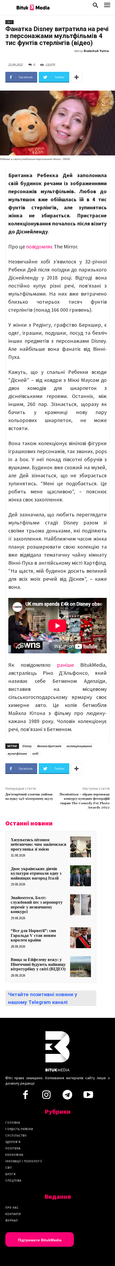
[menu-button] (107, 6)
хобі (35, 753)
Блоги (10, 1174)
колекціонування (78, 746)
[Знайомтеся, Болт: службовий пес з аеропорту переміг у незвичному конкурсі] (80, 904)
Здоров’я (13, 1142)
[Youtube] (88, 1096)
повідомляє (39, 246)
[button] (95, 6)
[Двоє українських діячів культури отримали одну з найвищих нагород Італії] (80, 875)
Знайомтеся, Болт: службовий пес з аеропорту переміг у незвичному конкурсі (37, 904)
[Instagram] (46, 1096)
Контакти (13, 1214)
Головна (12, 1122)
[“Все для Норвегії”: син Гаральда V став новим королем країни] (80, 937)
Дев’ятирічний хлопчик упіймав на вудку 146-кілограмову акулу (29, 796)
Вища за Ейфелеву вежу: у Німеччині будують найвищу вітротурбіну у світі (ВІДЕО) (38, 964)
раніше (65, 664)
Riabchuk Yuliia (96, 51)
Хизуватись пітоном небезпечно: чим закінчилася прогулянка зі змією (38, 844)
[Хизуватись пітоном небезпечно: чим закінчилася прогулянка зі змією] (80, 846)
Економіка (14, 1155)
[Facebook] (25, 1096)
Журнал (11, 1220)
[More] (76, 77)
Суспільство (16, 1135)
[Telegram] (67, 1096)
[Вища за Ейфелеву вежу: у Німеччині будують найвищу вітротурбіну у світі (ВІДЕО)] (80, 966)
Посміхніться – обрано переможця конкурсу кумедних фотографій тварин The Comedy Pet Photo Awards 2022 (85, 801)
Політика (13, 1148)
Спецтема (13, 1180)
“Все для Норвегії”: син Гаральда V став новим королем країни (33, 935)
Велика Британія (49, 746)
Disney (27, 746)
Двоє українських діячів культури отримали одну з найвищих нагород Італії (36, 873)
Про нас (12, 1207)
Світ (9, 22)
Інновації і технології (23, 1161)
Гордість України (19, 1129)
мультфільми (17, 753)
